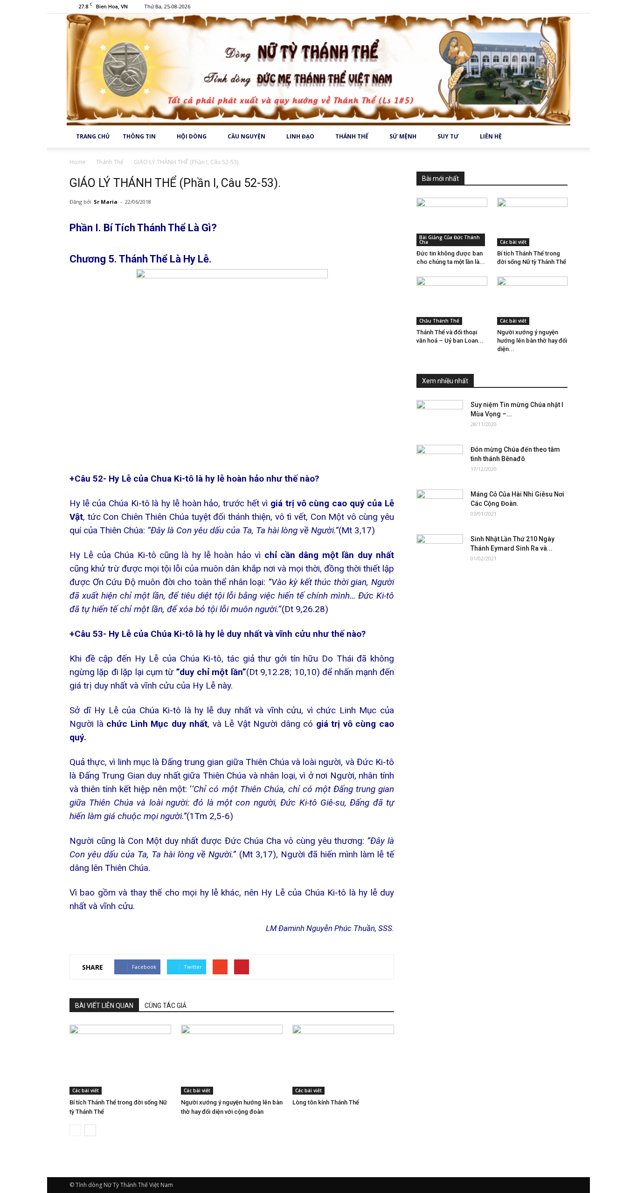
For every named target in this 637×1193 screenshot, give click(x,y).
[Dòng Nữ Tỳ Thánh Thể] (318, 69)
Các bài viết (85, 1090)
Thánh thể (351, 136)
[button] (556, 136)
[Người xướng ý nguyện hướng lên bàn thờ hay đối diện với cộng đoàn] (232, 1060)
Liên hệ (491, 136)
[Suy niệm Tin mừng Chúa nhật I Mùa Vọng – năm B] (439, 416)
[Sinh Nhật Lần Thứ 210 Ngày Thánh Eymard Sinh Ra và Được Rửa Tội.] (439, 550)
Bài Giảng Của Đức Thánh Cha (449, 239)
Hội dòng (192, 136)
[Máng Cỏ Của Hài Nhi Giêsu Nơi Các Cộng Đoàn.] (439, 506)
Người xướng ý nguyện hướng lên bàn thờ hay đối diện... (532, 340)
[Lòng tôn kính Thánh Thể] (343, 1060)
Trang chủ (93, 136)
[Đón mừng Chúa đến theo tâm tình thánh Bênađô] (439, 461)
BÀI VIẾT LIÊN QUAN (104, 1005)
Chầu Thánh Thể (439, 320)
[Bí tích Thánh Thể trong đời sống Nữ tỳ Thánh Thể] (120, 1060)
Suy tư (448, 136)
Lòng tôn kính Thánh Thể (325, 1102)
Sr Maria (106, 201)
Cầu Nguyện (246, 136)
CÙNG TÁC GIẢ (166, 1005)
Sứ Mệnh (402, 136)
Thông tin (139, 136)
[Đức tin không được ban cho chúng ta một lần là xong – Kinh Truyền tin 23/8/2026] (451, 222)
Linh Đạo (300, 136)
